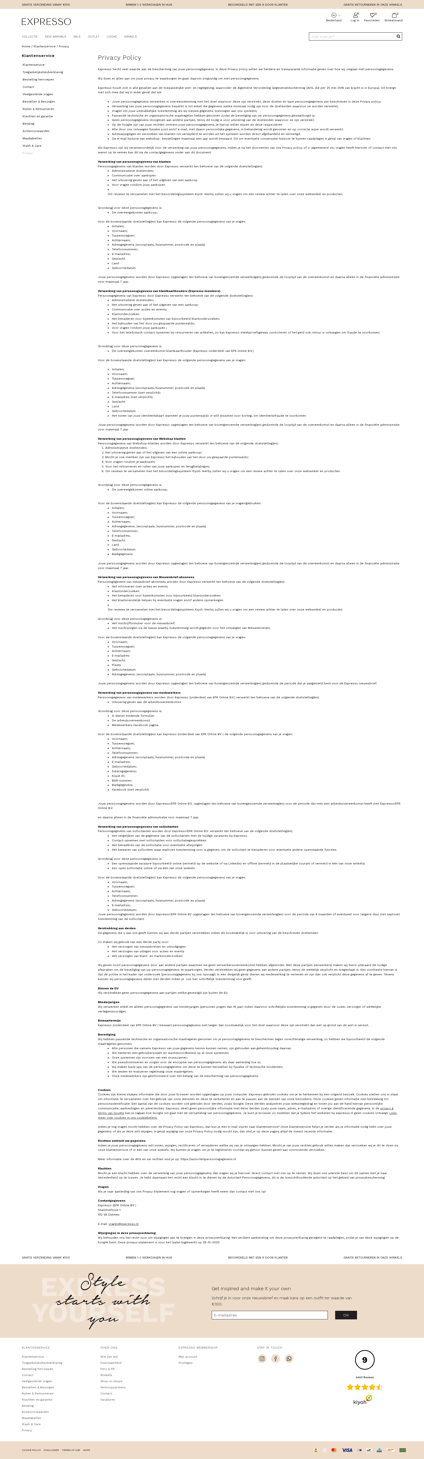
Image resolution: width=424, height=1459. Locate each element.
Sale (76, 36)
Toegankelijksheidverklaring (43, 72)
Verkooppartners (113, 1387)
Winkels (130, 36)
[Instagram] (262, 1359)
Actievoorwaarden (36, 131)
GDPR (86, 1450)
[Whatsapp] (289, 1359)
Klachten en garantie (38, 116)
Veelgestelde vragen (38, 94)
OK (346, 1315)
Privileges (186, 1363)
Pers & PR (107, 1369)
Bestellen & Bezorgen (39, 101)
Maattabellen (32, 138)
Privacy (28, 153)
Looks (112, 36)
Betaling (28, 123)
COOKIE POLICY (31, 1450)
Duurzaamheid (110, 1363)
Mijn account (188, 1356)
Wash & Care (32, 145)
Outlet (93, 36)
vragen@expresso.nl (124, 1224)
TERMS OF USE (71, 1450)
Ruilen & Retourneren (38, 109)
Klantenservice (34, 64)
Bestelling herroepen (38, 79)
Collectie (30, 36)
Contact (28, 87)
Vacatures (107, 1399)
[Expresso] (46, 22)
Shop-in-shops (111, 1381)
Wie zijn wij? (109, 1356)
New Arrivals (55, 36)
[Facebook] (275, 1359)
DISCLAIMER (51, 1450)
